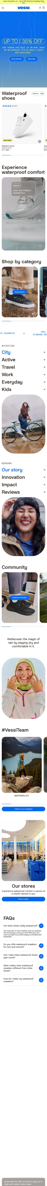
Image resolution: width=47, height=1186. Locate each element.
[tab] (6, 352)
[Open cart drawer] (44, 7)
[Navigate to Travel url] (44, 367)
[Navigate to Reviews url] (44, 492)
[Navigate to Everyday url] (44, 382)
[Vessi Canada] (23, 7)
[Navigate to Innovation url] (44, 477)
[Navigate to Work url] (44, 374)
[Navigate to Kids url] (44, 389)
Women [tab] (35, 93)
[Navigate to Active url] (44, 360)
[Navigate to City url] (44, 352)
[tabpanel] (23, 121)
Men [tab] (42, 93)
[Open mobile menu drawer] (3, 8)
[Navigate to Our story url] (44, 470)
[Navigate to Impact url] (44, 485)
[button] (23, 925)
